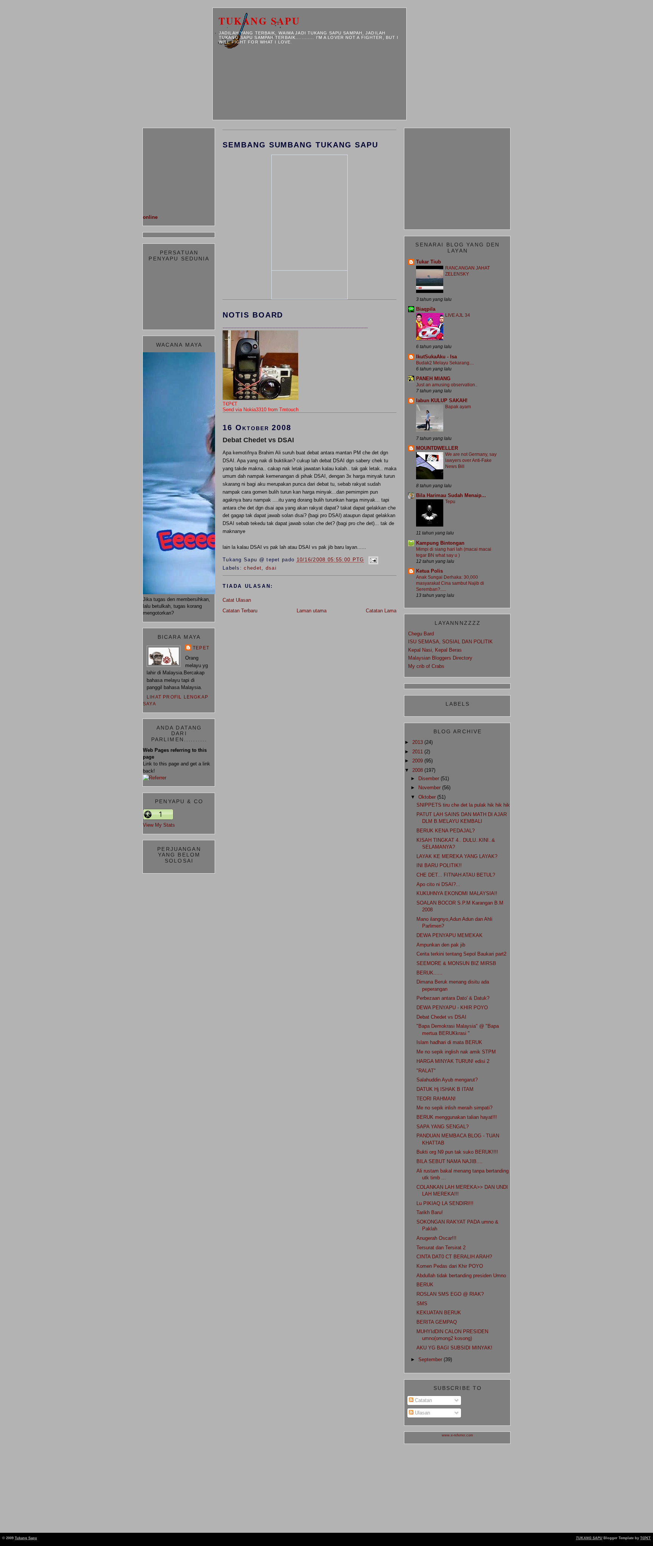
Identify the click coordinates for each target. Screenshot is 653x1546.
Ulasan (421, 1413)
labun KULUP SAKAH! (441, 400)
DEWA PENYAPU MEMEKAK (449, 935)
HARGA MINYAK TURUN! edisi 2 (452, 1061)
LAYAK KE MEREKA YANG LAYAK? (456, 856)
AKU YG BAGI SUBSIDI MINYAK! (454, 1348)
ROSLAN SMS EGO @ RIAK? (450, 1294)
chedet (253, 568)
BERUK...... (429, 973)
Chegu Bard (421, 634)
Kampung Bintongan (440, 543)
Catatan (422, 1400)
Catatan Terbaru (240, 610)
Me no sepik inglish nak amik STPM (456, 1052)
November (430, 787)
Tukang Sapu (259, 21)
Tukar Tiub (428, 262)
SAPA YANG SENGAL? (442, 1126)
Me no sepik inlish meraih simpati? (454, 1108)
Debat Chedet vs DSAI (258, 440)
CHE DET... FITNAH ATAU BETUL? (455, 875)
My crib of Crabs (426, 666)
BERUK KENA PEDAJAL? (445, 830)
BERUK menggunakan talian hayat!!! (456, 1117)
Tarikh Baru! (429, 1212)
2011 (418, 751)
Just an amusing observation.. (446, 384)
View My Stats (159, 825)
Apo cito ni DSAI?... (438, 884)
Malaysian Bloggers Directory (440, 658)
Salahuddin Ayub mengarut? (447, 1080)
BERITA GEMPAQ (436, 1322)
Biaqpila (425, 309)
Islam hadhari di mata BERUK (449, 1042)
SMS (421, 1303)
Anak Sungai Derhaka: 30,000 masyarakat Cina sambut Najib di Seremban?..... (450, 583)
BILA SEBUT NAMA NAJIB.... (449, 1161)
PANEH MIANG (433, 378)
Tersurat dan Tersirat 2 (441, 1247)
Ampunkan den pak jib (440, 945)
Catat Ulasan (237, 600)
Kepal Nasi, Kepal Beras (435, 650)
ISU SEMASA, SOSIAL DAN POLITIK (450, 641)
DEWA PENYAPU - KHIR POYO (452, 1007)
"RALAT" (426, 1071)
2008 (418, 770)
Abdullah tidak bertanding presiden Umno (461, 1275)
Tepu (450, 501)
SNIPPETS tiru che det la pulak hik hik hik (463, 805)
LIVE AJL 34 (457, 315)
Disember (429, 778)
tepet (201, 648)
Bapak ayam (458, 406)
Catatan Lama (381, 610)
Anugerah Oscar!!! (436, 1238)
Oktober (427, 797)
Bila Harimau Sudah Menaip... (451, 495)
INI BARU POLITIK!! (439, 865)
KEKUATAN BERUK (438, 1312)
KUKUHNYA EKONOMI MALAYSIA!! (456, 893)
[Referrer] (154, 778)
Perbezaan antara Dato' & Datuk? (452, 998)
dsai (271, 568)
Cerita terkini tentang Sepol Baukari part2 (461, 954)
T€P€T (645, 1538)
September (431, 1359)
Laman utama (311, 610)
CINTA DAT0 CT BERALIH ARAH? (454, 1256)
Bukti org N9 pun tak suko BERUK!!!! (457, 1152)
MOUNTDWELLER (437, 448)
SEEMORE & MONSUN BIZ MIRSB (456, 963)
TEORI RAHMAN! (436, 1098)
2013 (418, 742)
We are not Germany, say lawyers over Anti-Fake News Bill (471, 460)
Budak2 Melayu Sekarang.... (445, 363)
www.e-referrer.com (457, 1435)
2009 (418, 761)
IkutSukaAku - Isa (436, 356)
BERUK (424, 1284)
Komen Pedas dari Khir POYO (449, 1266)
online (150, 217)
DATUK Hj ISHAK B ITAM (445, 1089)
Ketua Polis (429, 571)
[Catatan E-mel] (372, 559)
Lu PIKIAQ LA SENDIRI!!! (445, 1203)
